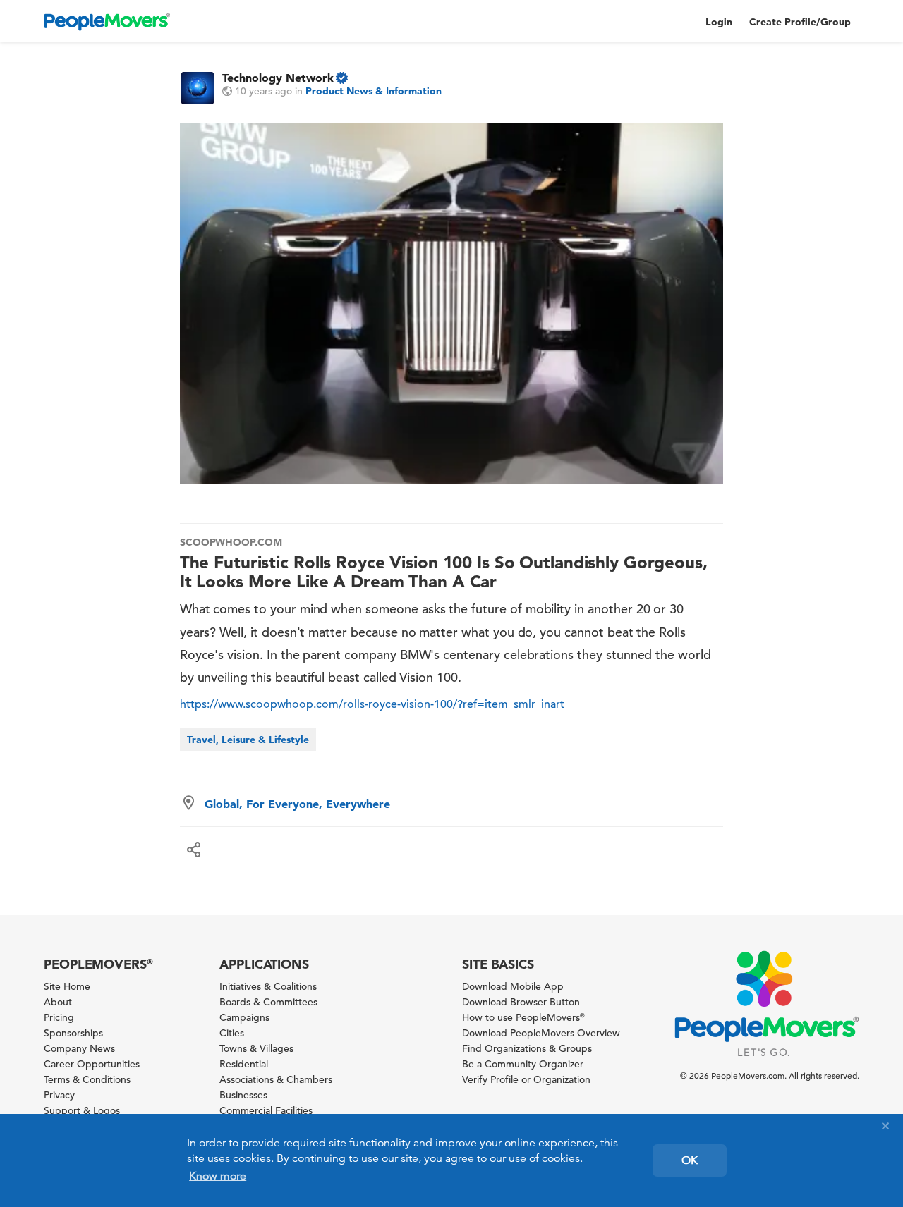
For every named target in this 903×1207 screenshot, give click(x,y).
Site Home (67, 986)
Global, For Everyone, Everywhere (297, 804)
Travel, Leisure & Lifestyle (248, 739)
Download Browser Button (521, 1001)
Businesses (243, 1095)
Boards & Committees (268, 1001)
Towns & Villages (256, 1048)
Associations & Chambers (275, 1079)
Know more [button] (217, 1176)
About (58, 1001)
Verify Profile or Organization (526, 1079)
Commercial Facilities (266, 1110)
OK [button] (689, 1160)
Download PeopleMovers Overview (541, 1033)
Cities (231, 1033)
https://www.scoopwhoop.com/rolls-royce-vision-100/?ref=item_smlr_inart (372, 704)
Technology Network (278, 78)
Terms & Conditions (87, 1079)
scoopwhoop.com (231, 542)
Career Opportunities (92, 1064)
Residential (243, 1064)
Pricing (59, 1017)
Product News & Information (373, 91)
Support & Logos (82, 1110)
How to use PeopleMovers (523, 1017)
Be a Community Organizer (522, 1064)
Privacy (59, 1095)
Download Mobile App (513, 986)
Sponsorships (73, 1033)
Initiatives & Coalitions (268, 986)
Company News (79, 1048)
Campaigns (244, 1017)
